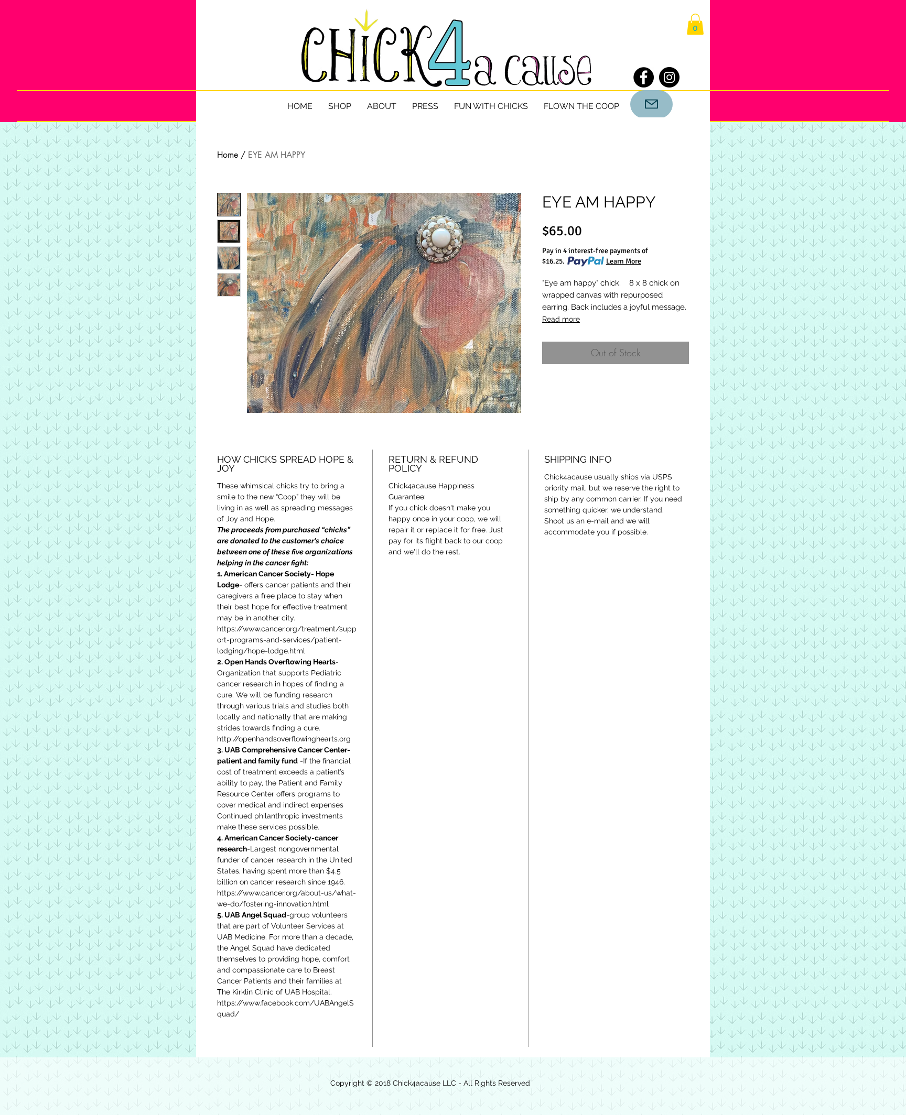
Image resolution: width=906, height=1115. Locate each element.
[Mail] (651, 104)
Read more (561, 319)
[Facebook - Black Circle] (643, 77)
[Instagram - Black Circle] (669, 77)
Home (227, 154)
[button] (695, 24)
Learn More (623, 261)
